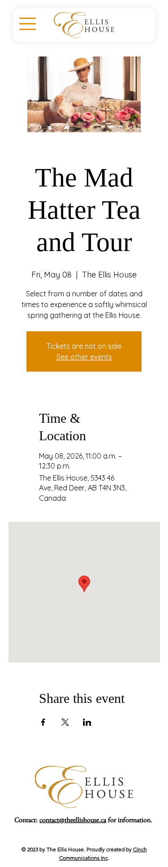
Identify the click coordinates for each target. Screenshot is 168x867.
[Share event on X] (65, 722)
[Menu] (27, 24)
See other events (84, 356)
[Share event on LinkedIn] (87, 722)
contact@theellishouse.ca (72, 821)
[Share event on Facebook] (43, 722)
